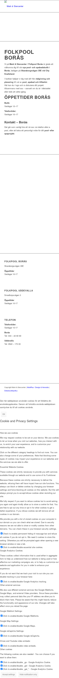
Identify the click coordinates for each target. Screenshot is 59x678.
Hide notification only (28, 674)
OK (3, 414)
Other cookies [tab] (6, 649)
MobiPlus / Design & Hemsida (38, 387)
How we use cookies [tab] (9, 432)
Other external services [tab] (10, 585)
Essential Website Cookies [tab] (12, 467)
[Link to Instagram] (52, 393)
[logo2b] (24, 6)
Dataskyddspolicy (11, 390)
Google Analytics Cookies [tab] (11, 550)
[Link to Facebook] (48, 393)
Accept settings (8, 674)
